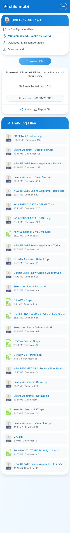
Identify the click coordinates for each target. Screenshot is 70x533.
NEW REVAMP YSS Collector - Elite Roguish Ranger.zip (39, 368)
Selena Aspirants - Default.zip (31, 395)
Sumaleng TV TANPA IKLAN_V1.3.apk (36, 450)
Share (27, 109)
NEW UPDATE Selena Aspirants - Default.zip (39, 163)
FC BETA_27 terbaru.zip (28, 136)
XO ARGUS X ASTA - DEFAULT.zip (34, 204)
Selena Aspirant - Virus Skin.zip (32, 423)
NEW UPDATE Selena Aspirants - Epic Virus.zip (39, 464)
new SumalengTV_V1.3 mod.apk (32, 231)
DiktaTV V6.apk (23, 300)
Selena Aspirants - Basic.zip (30, 382)
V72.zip (18, 436)
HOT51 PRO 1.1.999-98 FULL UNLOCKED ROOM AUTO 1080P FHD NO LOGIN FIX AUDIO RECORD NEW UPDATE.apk (39, 313)
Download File (35, 61)
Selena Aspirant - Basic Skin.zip (32, 177)
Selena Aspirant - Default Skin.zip (33, 149)
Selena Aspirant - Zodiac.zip (30, 286)
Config (47, 35)
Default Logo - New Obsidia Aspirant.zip (38, 272)
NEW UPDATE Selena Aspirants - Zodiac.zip (39, 245)
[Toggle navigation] (63, 6)
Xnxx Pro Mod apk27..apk (29, 409)
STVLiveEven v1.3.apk (27, 341)
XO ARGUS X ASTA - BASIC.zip (32, 218)
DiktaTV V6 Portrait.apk (28, 354)
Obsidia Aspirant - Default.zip (31, 259)
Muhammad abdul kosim (23, 35)
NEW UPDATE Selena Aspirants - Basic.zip (39, 190)
